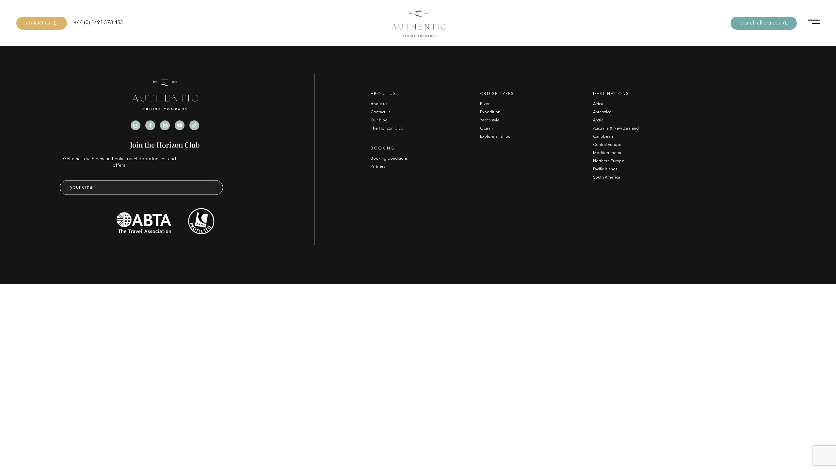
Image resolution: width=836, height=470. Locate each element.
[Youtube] (180, 125)
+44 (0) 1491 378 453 (98, 22)
